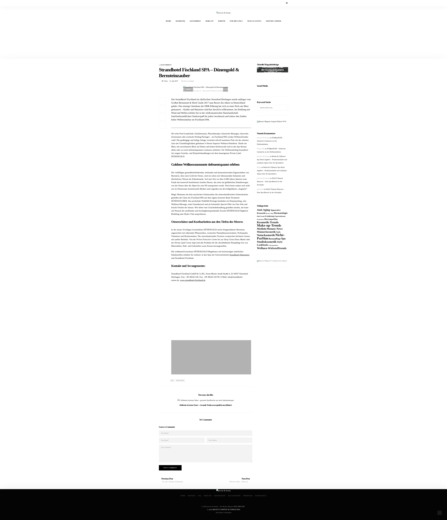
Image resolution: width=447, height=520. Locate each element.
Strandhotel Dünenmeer (239, 255)
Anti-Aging (263, 209)
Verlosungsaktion (273, 245)
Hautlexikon (260, 219)
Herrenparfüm (271, 219)
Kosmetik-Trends (268, 222)
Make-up (209, 21)
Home (168, 21)
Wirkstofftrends (277, 248)
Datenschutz (260, 496)
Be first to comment (187, 81)
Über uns (208, 496)
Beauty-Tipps (269, 213)
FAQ (199, 496)
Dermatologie (281, 213)
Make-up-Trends (269, 225)
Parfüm (221, 21)
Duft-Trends (261, 216)
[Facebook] (160, 3)
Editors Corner (273, 21)
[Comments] (162, 125)
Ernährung (269, 216)
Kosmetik (180, 21)
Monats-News (275, 228)
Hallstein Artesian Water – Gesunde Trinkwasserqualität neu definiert (205, 405)
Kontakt (191, 496)
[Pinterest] (163, 3)
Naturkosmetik (266, 235)
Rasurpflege (275, 238)
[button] (173, 313)
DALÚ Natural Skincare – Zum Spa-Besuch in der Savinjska (270, 181)
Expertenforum (280, 216)
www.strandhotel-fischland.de (192, 280)
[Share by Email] (162, 117)
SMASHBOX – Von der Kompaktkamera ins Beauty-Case (272, 70)
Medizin (261, 228)
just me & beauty (263, 138)
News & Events (254, 21)
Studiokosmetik (266, 241)
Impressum (247, 496)
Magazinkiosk (234, 496)
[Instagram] (166, 3)
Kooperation (219, 496)
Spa (172, 380)
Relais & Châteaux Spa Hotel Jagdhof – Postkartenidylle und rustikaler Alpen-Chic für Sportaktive (272, 159)
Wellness (180, 380)
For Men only (236, 21)
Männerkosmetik (266, 231)
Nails (278, 232)
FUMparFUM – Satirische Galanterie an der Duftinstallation (270, 141)
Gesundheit (195, 21)
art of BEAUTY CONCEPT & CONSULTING (224, 509)
